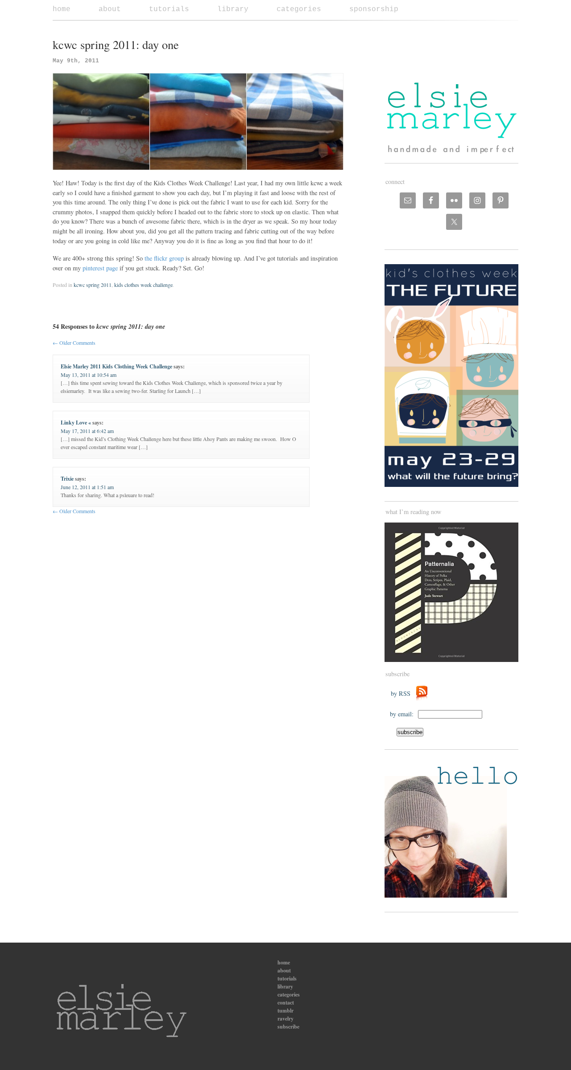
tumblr (285, 1010)
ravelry (285, 1018)
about (110, 9)
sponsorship (373, 9)
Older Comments (74, 342)
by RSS (403, 693)
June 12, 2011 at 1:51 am (87, 486)
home (61, 9)
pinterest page (100, 268)
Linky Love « (76, 422)
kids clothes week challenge (143, 284)
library (232, 9)
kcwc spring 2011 (93, 284)
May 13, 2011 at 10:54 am (88, 374)
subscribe (288, 1026)
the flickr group (164, 258)
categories (299, 9)
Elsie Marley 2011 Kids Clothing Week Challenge (116, 366)
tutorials (169, 9)
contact (285, 1002)
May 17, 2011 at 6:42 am (87, 430)
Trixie (67, 478)
